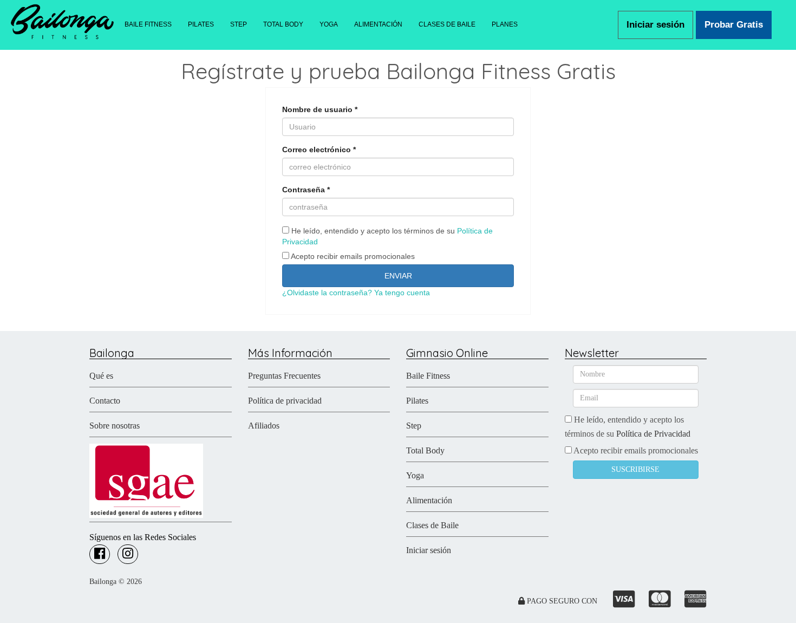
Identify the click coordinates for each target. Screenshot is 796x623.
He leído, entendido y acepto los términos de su (387, 236)
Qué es (101, 375)
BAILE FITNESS (148, 24)
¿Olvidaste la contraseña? (327, 292)
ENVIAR (398, 275)
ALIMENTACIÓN (378, 24)
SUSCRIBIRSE (635, 469)
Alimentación (429, 500)
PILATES (201, 24)
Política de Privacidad (653, 433)
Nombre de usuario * (319, 109)
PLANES (505, 24)
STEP (238, 24)
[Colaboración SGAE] (146, 479)
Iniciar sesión (655, 25)
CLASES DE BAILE (447, 24)
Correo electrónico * (319, 149)
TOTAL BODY (283, 24)
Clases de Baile (432, 525)
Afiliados (263, 425)
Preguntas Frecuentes (284, 375)
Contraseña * (306, 189)
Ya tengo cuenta (402, 292)
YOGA (328, 24)
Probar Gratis (733, 25)
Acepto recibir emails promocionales (352, 256)
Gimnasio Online (447, 353)
